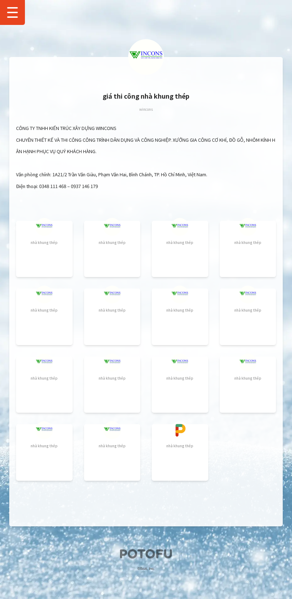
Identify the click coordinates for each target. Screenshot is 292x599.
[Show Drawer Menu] (12, 12)
